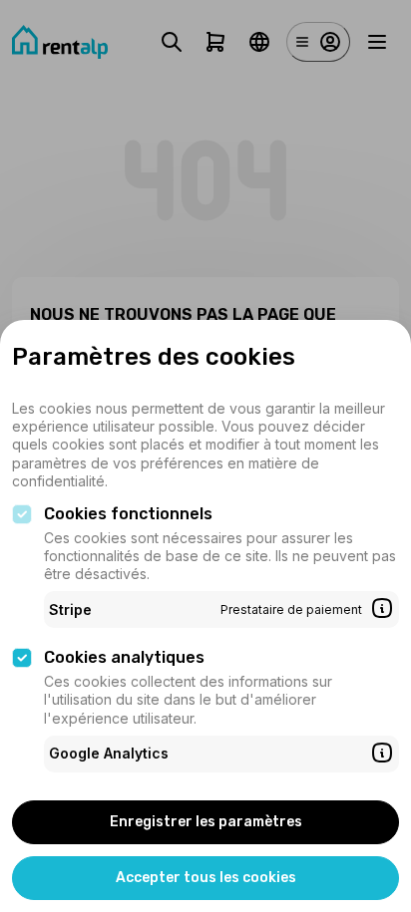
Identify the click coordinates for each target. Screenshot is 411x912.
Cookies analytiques (124, 657)
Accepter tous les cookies (206, 877)
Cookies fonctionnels (128, 513)
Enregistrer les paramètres (206, 821)
